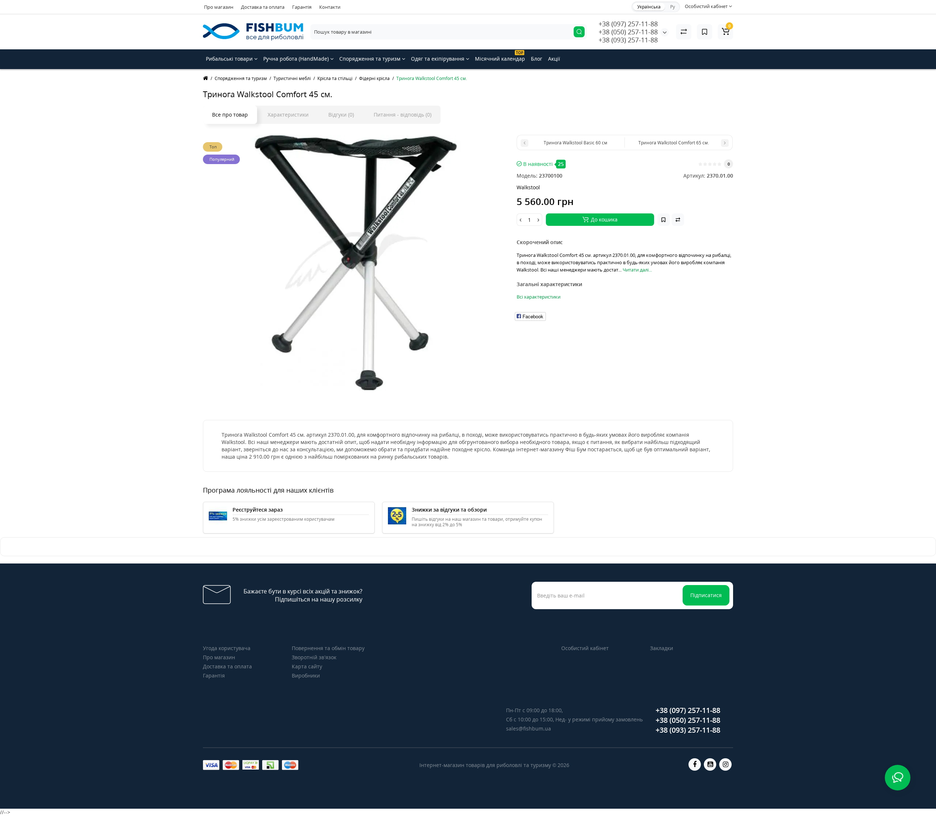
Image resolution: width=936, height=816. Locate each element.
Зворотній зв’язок (314, 657)
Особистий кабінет (585, 648)
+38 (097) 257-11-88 (628, 23)
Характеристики (288, 114)
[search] (579, 31)
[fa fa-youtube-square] (710, 764)
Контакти (329, 7)
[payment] (211, 765)
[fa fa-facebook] (694, 764)
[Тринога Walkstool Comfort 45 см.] (356, 263)
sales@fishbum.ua (528, 728)
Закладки (661, 648)
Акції (554, 58)
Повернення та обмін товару (328, 648)
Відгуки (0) (341, 114)
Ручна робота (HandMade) (296, 58)
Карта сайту (307, 666)
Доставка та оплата (262, 7)
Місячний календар (500, 56)
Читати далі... (637, 269)
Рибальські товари (230, 58)
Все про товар (230, 114)
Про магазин (218, 7)
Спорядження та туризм (370, 58)
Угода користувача (226, 648)
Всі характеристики (539, 296)
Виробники (306, 675)
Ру (672, 7)
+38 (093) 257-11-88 (628, 39)
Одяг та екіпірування (438, 58)
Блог (536, 58)
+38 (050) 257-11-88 (628, 31)
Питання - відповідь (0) (402, 114)
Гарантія (302, 7)
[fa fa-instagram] (725, 764)
